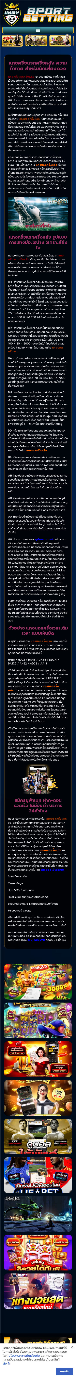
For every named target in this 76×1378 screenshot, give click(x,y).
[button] (38, 30)
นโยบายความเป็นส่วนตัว (24, 1356)
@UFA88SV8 (36, 940)
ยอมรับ (64, 1371)
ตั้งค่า (6, 1364)
